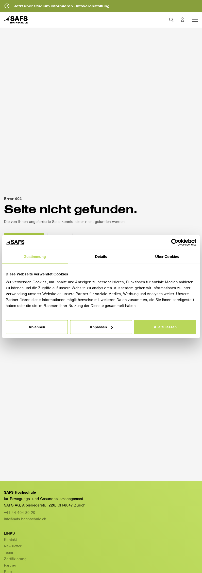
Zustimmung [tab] (35, 256)
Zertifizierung (15, 558)
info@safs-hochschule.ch (25, 519)
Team (8, 552)
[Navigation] (195, 20)
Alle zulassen (165, 327)
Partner (10, 565)
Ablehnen (37, 327)
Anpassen (98, 327)
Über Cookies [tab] (167, 256)
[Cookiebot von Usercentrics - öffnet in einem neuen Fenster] (174, 242)
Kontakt (10, 539)
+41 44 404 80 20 (19, 512)
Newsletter (13, 546)
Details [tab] (101, 256)
